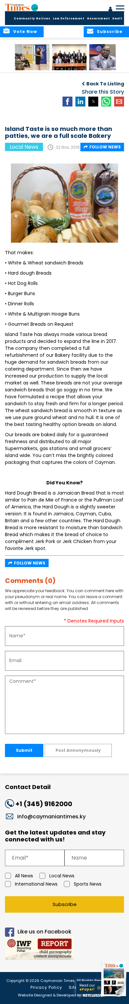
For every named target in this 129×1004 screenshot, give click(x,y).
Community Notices (32, 18)
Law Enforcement (68, 18)
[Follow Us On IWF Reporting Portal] (64, 949)
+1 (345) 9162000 (44, 803)
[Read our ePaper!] (114, 996)
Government (98, 18)
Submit (24, 750)
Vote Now (25, 31)
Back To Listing (105, 83)
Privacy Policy (46, 987)
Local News (61, 875)
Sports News (88, 884)
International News (36, 884)
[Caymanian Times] (21, 7)
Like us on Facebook (44, 931)
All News (24, 875)
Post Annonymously (78, 750)
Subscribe (65, 904)
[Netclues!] (92, 994)
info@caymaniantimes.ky (51, 816)
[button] (32, 57)
